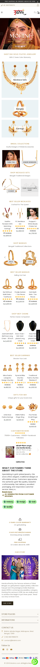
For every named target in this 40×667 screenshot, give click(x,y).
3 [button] (21, 46)
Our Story (7, 603)
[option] (20, 34)
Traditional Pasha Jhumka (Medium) (32, 377)
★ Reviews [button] (38, 335)
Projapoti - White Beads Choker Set (33, 223)
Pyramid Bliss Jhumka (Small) (20, 377)
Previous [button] (1, 33)
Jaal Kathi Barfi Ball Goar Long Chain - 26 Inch (7, 336)
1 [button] (18, 46)
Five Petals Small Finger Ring (32, 417)
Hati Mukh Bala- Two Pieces (33, 294)
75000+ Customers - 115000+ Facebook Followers (20, 436)
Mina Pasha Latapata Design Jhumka (7, 377)
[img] (20, 433)
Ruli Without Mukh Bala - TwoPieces (7, 294)
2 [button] (20, 46)
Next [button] (38, 33)
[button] (2, 449)
